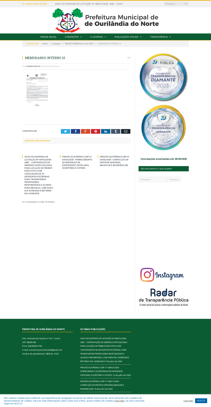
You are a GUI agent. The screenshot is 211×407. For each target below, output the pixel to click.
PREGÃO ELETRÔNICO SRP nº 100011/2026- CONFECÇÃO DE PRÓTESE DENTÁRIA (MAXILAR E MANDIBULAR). (114, 161)
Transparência (159, 36)
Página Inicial (48, 36)
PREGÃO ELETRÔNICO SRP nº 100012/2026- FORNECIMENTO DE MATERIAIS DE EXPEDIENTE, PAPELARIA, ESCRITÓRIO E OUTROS (77, 162)
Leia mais (119, 400)
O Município (72, 36)
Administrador (33, 66)
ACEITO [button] (201, 400)
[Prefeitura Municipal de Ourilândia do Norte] (105, 20)
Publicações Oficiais (126, 36)
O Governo (96, 36)
